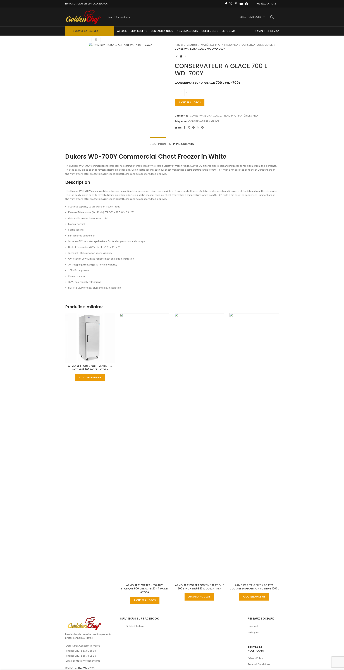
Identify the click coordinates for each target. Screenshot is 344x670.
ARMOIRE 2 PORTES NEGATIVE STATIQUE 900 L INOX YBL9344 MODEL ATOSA (144, 588)
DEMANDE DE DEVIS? (266, 30)
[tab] (158, 142)
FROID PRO (231, 44)
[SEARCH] (272, 17)
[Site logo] (83, 16)
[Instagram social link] (235, 3)
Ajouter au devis (189, 102)
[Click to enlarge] (96, 39)
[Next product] (185, 56)
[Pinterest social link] (246, 3)
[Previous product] (177, 56)
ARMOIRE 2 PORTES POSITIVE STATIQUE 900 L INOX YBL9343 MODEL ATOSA (199, 587)
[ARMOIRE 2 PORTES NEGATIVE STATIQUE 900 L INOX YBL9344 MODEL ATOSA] (144, 447)
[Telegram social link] (202, 127)
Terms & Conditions (259, 664)
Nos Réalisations (265, 3)
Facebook (253, 625)
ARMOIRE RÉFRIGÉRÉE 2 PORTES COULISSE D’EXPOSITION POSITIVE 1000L (254, 587)
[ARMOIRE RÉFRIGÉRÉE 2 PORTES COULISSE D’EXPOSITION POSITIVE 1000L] (254, 447)
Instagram (253, 632)
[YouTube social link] (241, 3)
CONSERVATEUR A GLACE (257, 44)
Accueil (179, 44)
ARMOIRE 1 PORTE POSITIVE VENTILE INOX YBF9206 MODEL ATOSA (90, 367)
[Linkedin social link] (198, 127)
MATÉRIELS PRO (210, 44)
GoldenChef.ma (135, 626)
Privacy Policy (255, 658)
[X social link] (230, 3)
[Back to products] (181, 56)
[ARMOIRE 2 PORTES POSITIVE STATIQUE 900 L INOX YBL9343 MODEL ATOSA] (199, 447)
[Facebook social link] (226, 3)
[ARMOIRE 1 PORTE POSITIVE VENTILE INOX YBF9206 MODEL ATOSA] (90, 338)
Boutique (192, 44)
